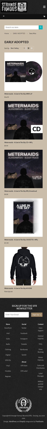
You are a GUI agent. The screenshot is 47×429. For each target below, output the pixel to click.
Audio (8, 344)
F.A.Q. (40, 344)
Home (14, 7)
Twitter (24, 328)
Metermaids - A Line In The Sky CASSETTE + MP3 (21, 240)
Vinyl (8, 366)
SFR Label (24, 371)
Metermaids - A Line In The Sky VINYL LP (18, 94)
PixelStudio (39, 421)
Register (8, 376)
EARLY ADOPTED (19, 33)
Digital (8, 355)
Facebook (24, 333)
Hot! (8, 333)
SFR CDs (8, 360)
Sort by (6, 48)
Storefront (7, 328)
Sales (8, 339)
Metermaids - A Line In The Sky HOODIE (18, 288)
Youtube (24, 344)
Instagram (24, 339)
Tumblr (24, 355)
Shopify (22, 421)
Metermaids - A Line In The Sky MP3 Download (20, 191)
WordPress (13, 421)
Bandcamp (24, 349)
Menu (44, 7)
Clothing (8, 349)
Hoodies (8, 371)
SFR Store (24, 366)
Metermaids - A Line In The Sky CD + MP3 (18, 142)
